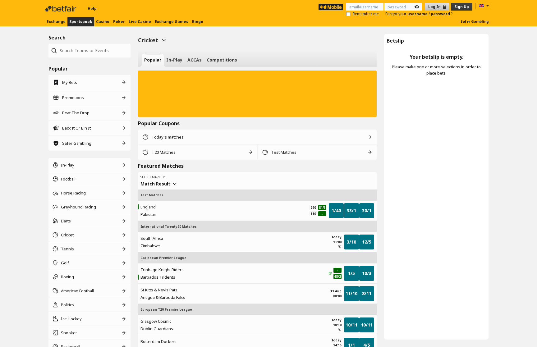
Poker (119, 21)
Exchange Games (171, 21)
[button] (257, 94)
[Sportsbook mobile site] (331, 7)
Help (92, 8)
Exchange (56, 21)
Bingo (197, 21)
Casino (102, 21)
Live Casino (140, 21)
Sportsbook (80, 21)
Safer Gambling (475, 21)
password (441, 13)
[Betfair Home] (61, 8)
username (418, 13)
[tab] (153, 60)
